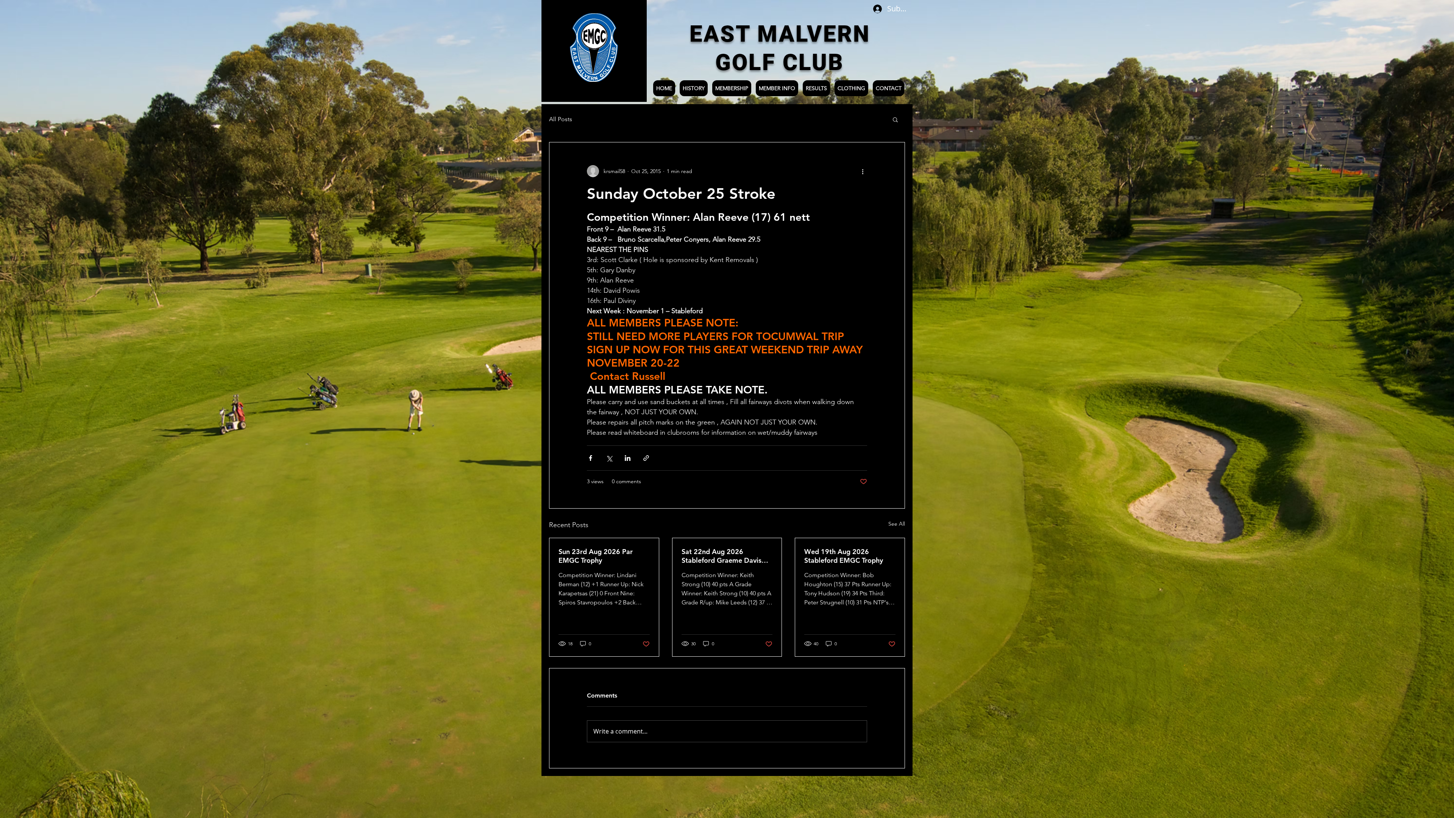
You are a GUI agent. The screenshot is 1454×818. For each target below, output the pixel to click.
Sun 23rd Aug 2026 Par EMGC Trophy (596, 556)
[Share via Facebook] (590, 458)
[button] (895, 119)
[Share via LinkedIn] (627, 458)
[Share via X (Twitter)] (609, 458)
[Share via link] (646, 458)
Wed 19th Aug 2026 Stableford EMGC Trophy (843, 556)
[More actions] (862, 171)
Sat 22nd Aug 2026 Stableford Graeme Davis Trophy (721, 556)
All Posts (560, 119)
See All (896, 523)
